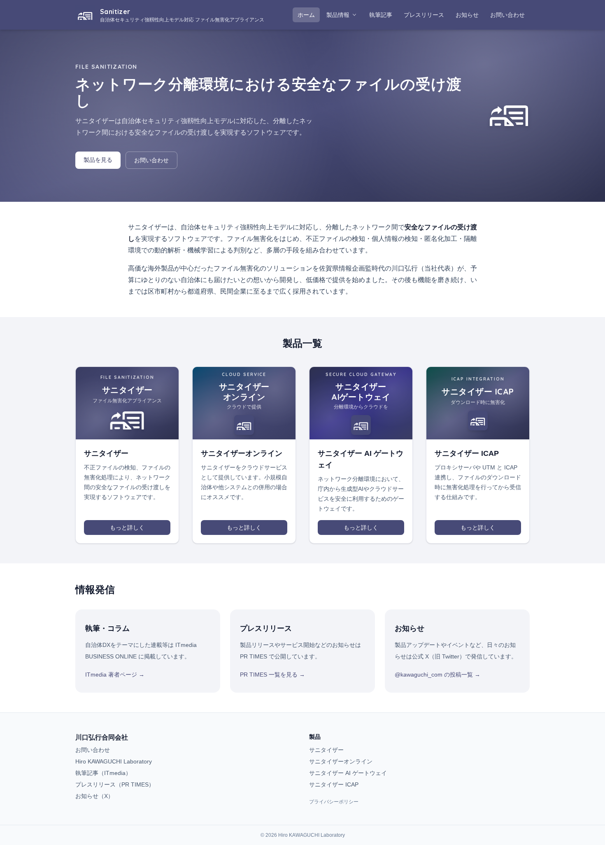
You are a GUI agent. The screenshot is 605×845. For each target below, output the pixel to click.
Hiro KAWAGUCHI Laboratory (113, 761)
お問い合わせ (507, 15)
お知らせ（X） (94, 796)
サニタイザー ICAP (333, 784)
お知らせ (470, 14)
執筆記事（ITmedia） (103, 773)
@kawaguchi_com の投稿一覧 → (437, 674)
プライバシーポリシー (333, 802)
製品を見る (98, 159)
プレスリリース (426, 14)
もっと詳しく (127, 527)
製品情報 (337, 15)
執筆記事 (383, 14)
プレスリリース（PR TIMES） (114, 784)
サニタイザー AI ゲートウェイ (348, 773)
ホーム (306, 15)
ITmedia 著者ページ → (114, 674)
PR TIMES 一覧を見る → (272, 674)
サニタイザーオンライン (340, 761)
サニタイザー (326, 750)
